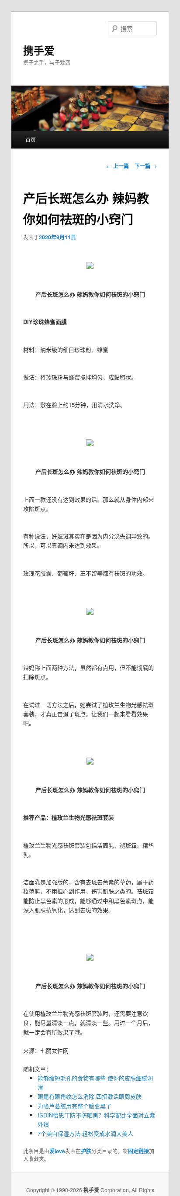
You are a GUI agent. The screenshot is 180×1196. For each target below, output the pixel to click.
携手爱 (39, 50)
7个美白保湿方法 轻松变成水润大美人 (85, 1133)
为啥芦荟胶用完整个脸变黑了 (74, 1106)
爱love (57, 1151)
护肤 (86, 1151)
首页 (30, 139)
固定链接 (138, 1151)
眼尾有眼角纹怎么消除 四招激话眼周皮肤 (90, 1096)
